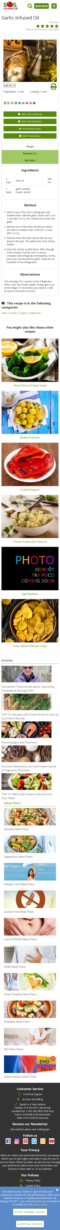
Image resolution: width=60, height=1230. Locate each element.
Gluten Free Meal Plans (19, 912)
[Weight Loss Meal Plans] (30, 872)
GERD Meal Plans (15, 967)
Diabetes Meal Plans (17, 1022)
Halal (5, 313)
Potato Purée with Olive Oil (30, 541)
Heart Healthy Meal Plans (20, 994)
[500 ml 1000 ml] (9, 85)
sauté (53, 215)
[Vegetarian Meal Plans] (30, 844)
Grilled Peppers (30, 489)
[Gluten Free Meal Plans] (30, 899)
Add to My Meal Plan (31, 121)
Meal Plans (12, 803)
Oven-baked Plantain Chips (30, 646)
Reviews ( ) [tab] (30, 153)
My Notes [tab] (30, 160)
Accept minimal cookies (30, 1212)
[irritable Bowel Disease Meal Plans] (30, 1036)
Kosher (14, 313)
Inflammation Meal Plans (20, 1077)
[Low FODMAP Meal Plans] (30, 927)
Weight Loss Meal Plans (19, 884)
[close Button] (57, 1190)
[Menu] (54, 6)
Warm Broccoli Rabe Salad (30, 385)
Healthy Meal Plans (16, 829)
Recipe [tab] (30, 146)
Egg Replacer (30, 594)
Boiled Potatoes (30, 437)
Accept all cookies (30, 1224)
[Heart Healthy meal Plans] (30, 982)
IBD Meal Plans (13, 1049)
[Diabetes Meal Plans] (30, 1009)
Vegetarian (35, 313)
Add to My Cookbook (31, 114)
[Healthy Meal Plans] (30, 817)
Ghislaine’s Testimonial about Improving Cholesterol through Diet (28, 688)
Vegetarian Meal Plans (18, 857)
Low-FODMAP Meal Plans (20, 939)
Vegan (23, 313)
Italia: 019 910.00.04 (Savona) (32, 1117)
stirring (22, 218)
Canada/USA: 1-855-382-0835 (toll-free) (32, 1111)
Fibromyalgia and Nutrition (19, 742)
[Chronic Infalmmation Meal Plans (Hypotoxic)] (30, 1064)
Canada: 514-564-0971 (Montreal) (32, 1107)
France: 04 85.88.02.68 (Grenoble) (32, 1114)
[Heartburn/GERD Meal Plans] (30, 954)
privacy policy (40, 1204)
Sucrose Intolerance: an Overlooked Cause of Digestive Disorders (29, 768)
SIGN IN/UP (41, 6)
